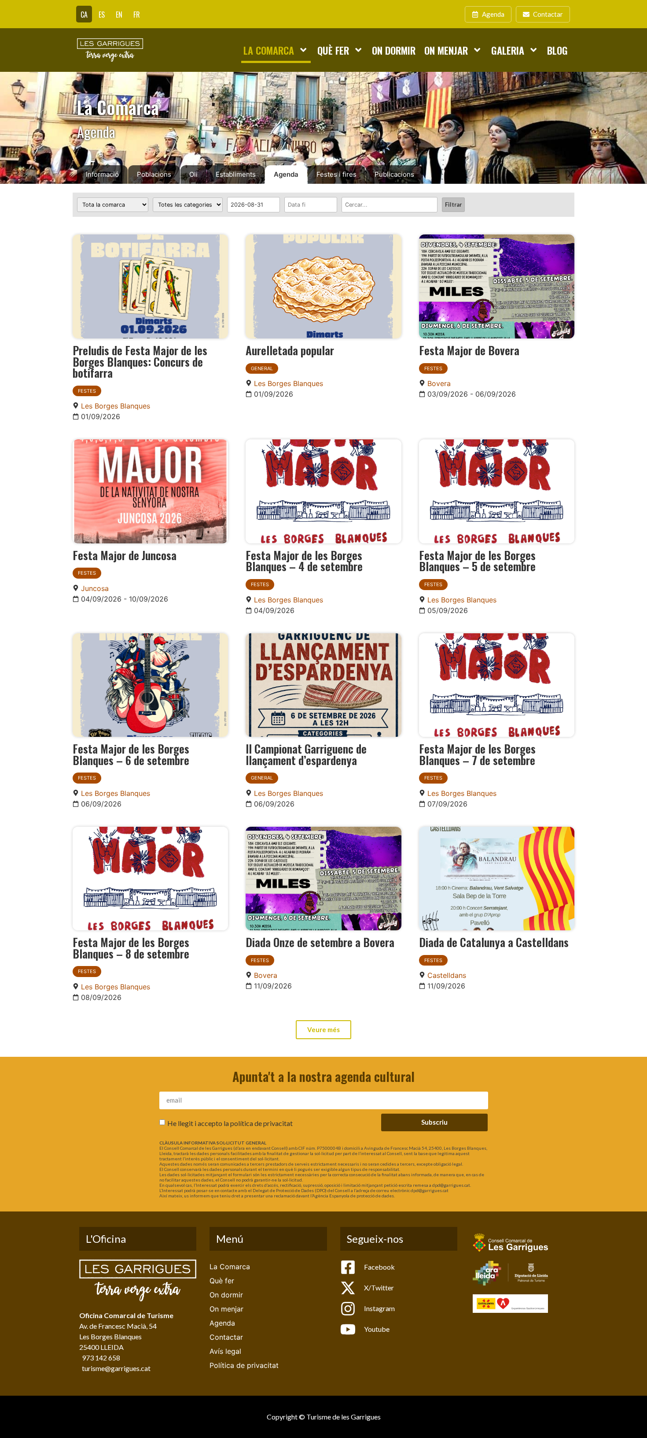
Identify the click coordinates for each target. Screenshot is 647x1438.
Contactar (226, 1337)
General (262, 368)
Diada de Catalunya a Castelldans (494, 941)
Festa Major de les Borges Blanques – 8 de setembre (131, 947)
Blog (557, 50)
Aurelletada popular (290, 350)
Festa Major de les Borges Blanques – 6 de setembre (131, 754)
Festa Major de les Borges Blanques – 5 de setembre (477, 560)
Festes (87, 391)
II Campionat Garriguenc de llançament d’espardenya (306, 754)
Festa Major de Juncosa (124, 554)
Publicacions (394, 174)
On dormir (393, 50)
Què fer (333, 50)
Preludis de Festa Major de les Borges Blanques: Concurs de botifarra (140, 361)
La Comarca (268, 50)
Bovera (439, 383)
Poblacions (154, 174)
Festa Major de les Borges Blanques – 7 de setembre (477, 754)
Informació (102, 174)
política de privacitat (261, 1122)
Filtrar (453, 204)
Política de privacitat (244, 1365)
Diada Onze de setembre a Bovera (320, 941)
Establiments (236, 174)
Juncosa (95, 588)
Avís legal (225, 1351)
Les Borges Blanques (115, 405)
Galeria (507, 50)
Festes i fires (336, 174)
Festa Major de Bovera (469, 350)
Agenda (286, 174)
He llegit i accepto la (230, 1122)
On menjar (446, 50)
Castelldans (446, 975)
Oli (193, 174)
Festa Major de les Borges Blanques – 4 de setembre (304, 560)
